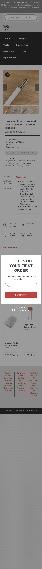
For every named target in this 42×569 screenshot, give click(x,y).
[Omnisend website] (21, 309)
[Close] (38, 257)
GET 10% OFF (21, 295)
